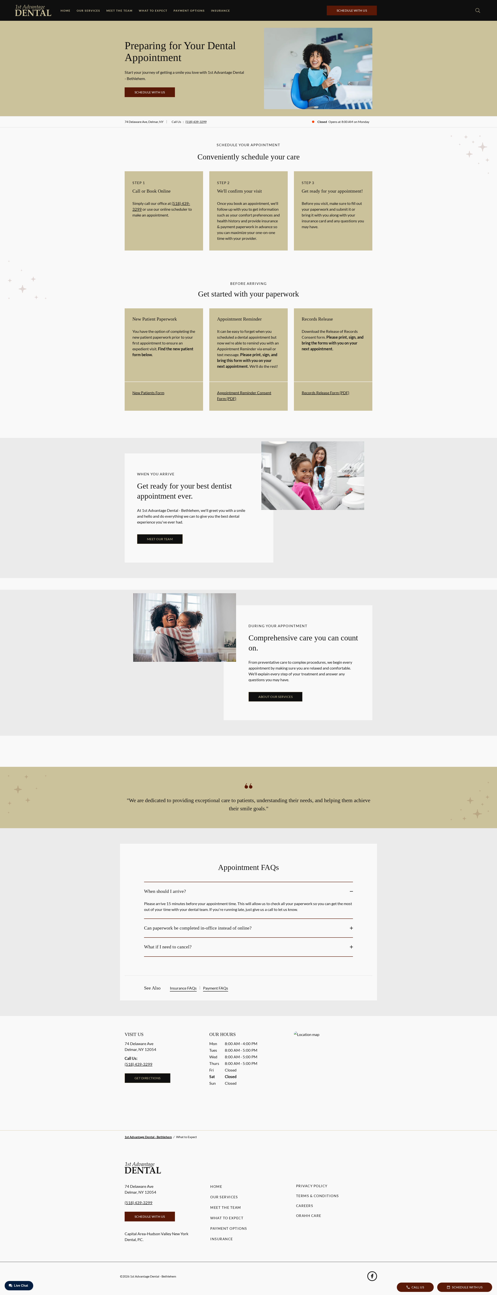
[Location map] (333, 1073)
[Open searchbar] (478, 10)
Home (65, 10)
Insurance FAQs (183, 988)
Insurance (220, 10)
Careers (304, 1206)
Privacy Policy (312, 1186)
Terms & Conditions (317, 1196)
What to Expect (153, 10)
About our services (275, 696)
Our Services (88, 10)
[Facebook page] (372, 1276)
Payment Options (189, 10)
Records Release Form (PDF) (325, 392)
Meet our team (160, 539)
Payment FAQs (215, 988)
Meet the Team (119, 10)
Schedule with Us (352, 10)
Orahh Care (308, 1215)
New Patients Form (148, 392)
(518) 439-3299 (196, 121)
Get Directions (148, 1078)
